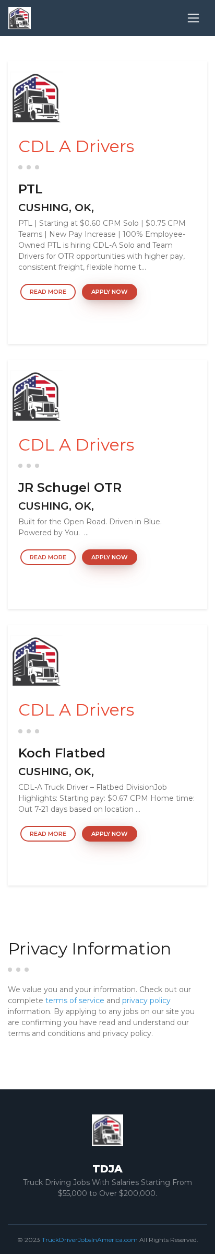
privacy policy (146, 1000)
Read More (48, 291)
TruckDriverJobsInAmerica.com (90, 1240)
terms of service (74, 1000)
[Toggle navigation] (193, 18)
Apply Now (109, 291)
